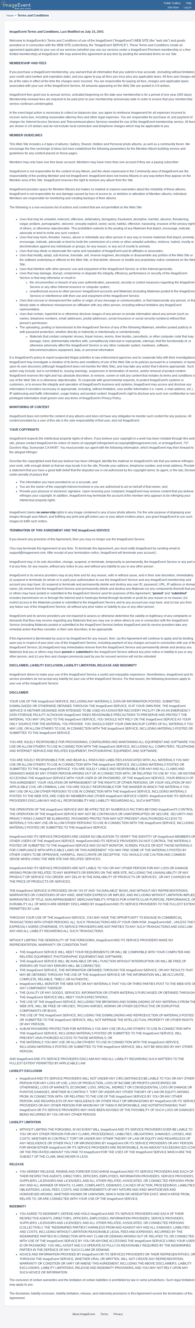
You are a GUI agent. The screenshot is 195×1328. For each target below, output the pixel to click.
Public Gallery (172, 3)
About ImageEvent (83, 1314)
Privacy (118, 1314)
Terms (104, 1314)
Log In (187, 7)
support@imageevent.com (27, 552)
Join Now (173, 7)
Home (10, 15)
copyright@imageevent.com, (138, 443)
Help (188, 3)
